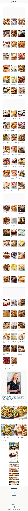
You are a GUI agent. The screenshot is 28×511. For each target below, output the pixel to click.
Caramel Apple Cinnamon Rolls (14, 155)
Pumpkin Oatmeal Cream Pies (14, 318)
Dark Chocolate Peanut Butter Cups (6, 272)
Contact (14, 506)
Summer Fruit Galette (6, 166)
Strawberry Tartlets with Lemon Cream (14, 178)
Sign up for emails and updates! (14, 500)
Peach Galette (5, 177)
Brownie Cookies (5, 212)
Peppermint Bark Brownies (21, 118)
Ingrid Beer (14, 494)
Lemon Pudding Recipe (13, 84)
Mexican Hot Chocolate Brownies (14, 284)
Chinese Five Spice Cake (6, 95)
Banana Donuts (12, 330)
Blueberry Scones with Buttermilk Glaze (21, 178)
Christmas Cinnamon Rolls (6, 49)
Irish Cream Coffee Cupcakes (5, 119)
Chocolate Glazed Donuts (21, 84)
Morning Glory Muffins (14, 37)
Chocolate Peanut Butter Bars (21, 190)
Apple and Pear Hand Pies (14, 142)
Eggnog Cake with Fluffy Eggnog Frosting (14, 225)
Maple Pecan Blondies (6, 154)
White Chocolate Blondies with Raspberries (6, 248)
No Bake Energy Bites (13, 166)
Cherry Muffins (5, 26)
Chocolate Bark (13, 353)
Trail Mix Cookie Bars (6, 236)
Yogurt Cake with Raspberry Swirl (20, 260)
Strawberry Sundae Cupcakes (13, 190)
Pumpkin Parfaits (20, 224)
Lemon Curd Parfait (13, 341)
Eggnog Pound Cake (13, 118)
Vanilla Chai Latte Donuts (21, 95)
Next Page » (9, 368)
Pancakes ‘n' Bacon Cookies (6, 142)
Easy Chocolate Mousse (21, 26)
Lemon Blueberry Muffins (21, 166)
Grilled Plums (12, 236)
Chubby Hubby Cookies (21, 154)
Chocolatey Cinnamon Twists (6, 131)
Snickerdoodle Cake (13, 365)
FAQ (14, 507)
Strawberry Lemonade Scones (6, 342)
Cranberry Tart (5, 365)
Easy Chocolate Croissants (14, 212)
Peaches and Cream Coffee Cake (21, 342)
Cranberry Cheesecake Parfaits (21, 131)
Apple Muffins (20, 318)
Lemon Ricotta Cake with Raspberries (6, 190)
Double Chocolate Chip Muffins (6, 354)
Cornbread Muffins (5, 84)
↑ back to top (14, 488)
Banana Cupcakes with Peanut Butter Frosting (21, 213)
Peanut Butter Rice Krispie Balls (6, 61)
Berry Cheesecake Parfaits (14, 26)
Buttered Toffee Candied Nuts (6, 225)
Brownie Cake (5, 37)
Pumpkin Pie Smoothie (6, 318)
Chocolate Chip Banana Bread (21, 143)
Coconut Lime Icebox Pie (21, 236)
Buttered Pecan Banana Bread (13, 96)
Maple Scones (5, 330)
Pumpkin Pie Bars (13, 130)
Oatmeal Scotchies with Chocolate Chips (21, 354)
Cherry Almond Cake (21, 37)
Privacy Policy (14, 495)
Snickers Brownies (20, 330)
